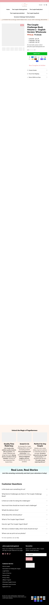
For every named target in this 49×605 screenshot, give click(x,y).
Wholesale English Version (9, 582)
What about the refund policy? (12, 515)
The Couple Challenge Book (19, 9)
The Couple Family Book (36, 9)
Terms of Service (6, 573)
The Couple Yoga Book (33, 13)
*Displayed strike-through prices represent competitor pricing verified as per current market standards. (14, 597)
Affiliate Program (6, 579)
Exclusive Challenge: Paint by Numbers (24, 17)
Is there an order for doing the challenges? (16, 501)
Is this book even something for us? (13, 489)
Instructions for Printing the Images (11, 568)
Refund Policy (6, 575)
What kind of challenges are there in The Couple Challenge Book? (22, 495)
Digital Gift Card (6, 586)
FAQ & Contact (6, 566)
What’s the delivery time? (10, 510)
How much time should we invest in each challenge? (19, 505)
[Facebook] (3, 553)
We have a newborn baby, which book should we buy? (20, 529)
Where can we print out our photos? (14, 533)
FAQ (18, 537)
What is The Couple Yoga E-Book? (13, 519)
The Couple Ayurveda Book (17, 13)
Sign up (29, 558)
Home (8, 9)
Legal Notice (5, 571)
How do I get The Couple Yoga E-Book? (15, 524)
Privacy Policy (6, 577)
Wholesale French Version (9, 584)
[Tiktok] (10, 553)
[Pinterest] (7, 553)
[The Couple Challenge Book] (24, 4)
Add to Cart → (37, 53)
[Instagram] (5, 553)
